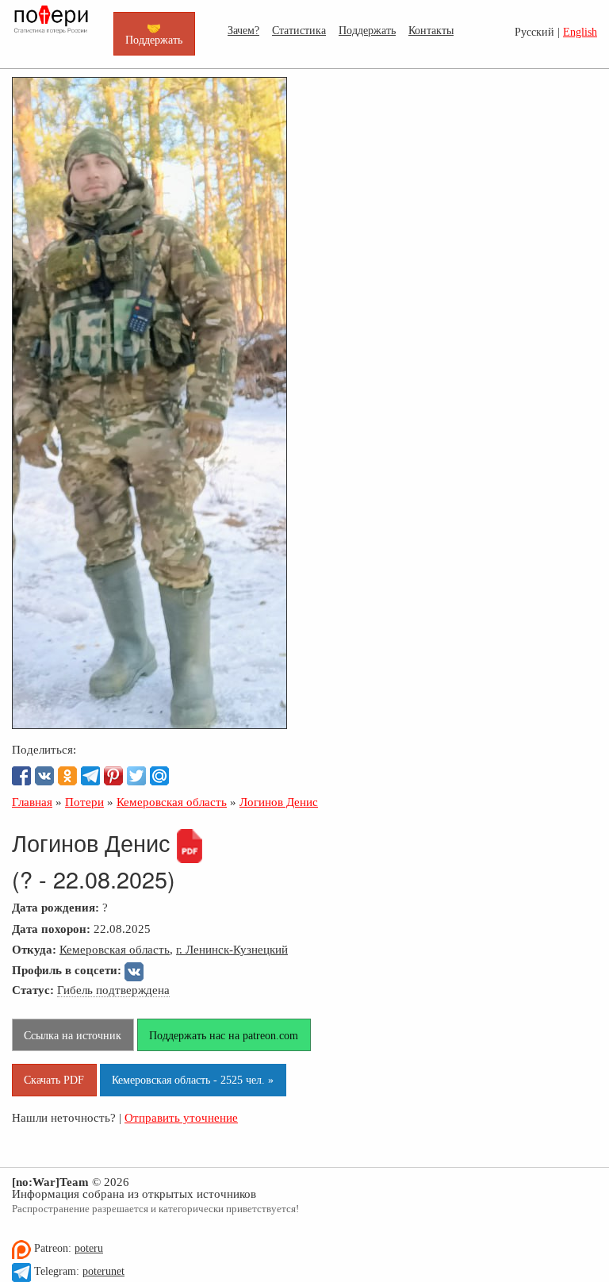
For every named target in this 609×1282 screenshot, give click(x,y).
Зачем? (243, 30)
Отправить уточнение (181, 1117)
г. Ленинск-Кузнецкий (232, 949)
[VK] (44, 775)
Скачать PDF (54, 1079)
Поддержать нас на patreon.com (223, 1035)
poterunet (103, 1271)
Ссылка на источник (72, 1035)
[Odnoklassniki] (67, 775)
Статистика (299, 30)
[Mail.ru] (159, 775)
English (580, 32)
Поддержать (367, 30)
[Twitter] (136, 775)
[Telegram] (90, 775)
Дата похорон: (51, 928)
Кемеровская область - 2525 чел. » (193, 1079)
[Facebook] (21, 775)
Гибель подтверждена (113, 989)
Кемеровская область (114, 949)
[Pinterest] (113, 775)
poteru (89, 1248)
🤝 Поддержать (153, 33)
